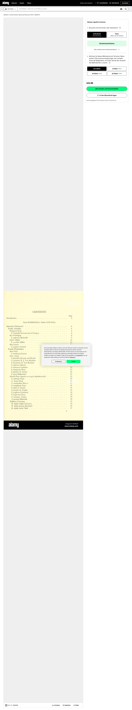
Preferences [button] (72, 357)
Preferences (58, 361)
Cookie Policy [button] (79, 355)
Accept (73, 361)
